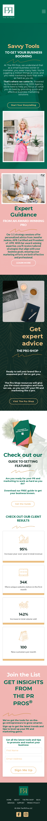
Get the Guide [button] (23, 504)
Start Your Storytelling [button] (23, 105)
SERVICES (10, 803)
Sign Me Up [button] (23, 770)
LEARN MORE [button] (23, 263)
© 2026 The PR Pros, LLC (23, 808)
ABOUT (17, 800)
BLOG (38, 800)
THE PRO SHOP (28, 800)
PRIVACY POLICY (33, 803)
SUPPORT (20, 803)
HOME (9, 800)
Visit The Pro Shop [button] (23, 401)
